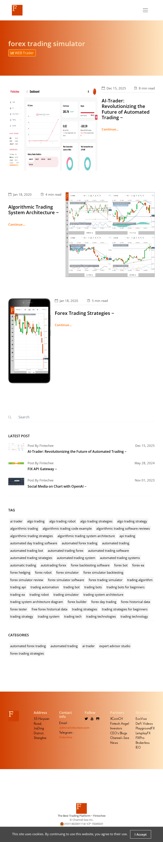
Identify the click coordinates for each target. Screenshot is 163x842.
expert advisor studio (114, 646)
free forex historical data (49, 609)
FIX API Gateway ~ (42, 469)
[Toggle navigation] (145, 10)
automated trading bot (26, 550)
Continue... (110, 129)
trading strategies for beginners (125, 609)
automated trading (115, 543)
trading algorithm (140, 580)
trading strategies (84, 609)
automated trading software (108, 550)
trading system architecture (103, 594)
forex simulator (67, 572)
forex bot (121, 565)
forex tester (18, 609)
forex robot (43, 572)
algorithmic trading (24, 528)
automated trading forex (65, 550)
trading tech (73, 616)
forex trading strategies (27, 653)
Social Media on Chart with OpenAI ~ (57, 486)
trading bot (71, 587)
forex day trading (103, 602)
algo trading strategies (96, 521)
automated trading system (76, 558)
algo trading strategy (132, 521)
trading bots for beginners (126, 587)
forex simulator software (66, 580)
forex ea (138, 565)
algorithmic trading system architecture (86, 536)
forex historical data (135, 602)
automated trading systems (120, 558)
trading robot (39, 594)
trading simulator (66, 594)
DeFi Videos (144, 724)
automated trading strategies (31, 558)
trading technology (134, 616)
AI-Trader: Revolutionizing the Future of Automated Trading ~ (126, 108)
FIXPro (140, 738)
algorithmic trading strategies (31, 536)
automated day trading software (33, 543)
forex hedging (20, 572)
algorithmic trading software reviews (123, 528)
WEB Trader (24, 53)
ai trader (16, 521)
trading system (48, 616)
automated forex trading (79, 543)
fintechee (65, 737)
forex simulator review (26, 580)
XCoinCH (116, 719)
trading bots (93, 587)
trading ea (17, 594)
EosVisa (141, 719)
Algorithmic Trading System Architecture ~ (33, 209)
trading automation (45, 587)
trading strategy (21, 616)
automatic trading (23, 565)
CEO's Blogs (118, 733)
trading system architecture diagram (36, 602)
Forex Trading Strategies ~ (84, 313)
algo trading (36, 521)
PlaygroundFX (145, 728)
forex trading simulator (105, 580)
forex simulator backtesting (103, 572)
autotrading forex (53, 565)
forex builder (77, 602)
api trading (127, 536)
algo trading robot (62, 521)
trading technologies (101, 616)
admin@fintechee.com (74, 728)
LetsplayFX (143, 733)
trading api (18, 587)
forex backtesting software (90, 565)
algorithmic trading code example (67, 528)
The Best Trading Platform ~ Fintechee (81, 816)
